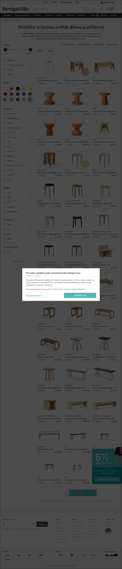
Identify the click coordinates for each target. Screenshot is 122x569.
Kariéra (58, 534)
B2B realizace (60, 531)
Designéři (92, 534)
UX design (49, 566)
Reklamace (76, 531)
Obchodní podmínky (79, 534)
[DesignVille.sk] (111, 555)
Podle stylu (92, 525)
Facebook (108, 525)
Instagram (108, 522)
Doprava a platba (78, 525)
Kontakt (54, 2)
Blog (77, 2)
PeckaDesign (71, 566)
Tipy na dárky (93, 528)
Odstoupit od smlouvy (76, 540)
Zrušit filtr (44, 50)
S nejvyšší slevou (112, 44)
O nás (45, 2)
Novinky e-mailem (9, 519)
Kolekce (91, 522)
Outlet (91, 537)
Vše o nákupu (76, 522)
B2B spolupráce (66, 2)
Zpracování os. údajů (79, 537)
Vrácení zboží (76, 528)
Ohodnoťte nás (60, 539)
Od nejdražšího (98, 44)
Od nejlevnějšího (84, 44)
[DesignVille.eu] (116, 555)
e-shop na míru (60, 566)
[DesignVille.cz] (107, 555)
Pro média (59, 537)
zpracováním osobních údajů (29, 529)
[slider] (5, 49)
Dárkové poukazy (94, 531)
